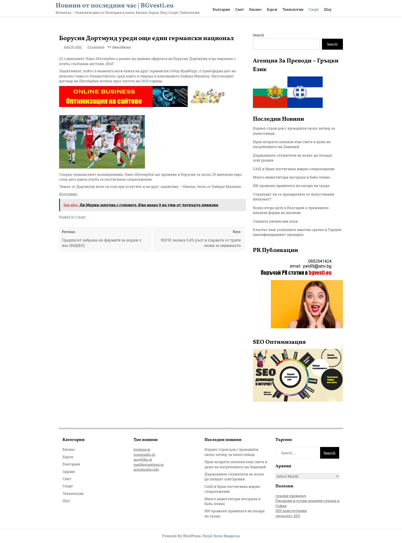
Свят (239, 9)
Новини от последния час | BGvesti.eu (115, 5)
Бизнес (255, 9)
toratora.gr (142, 449)
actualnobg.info (146, 469)
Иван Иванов (121, 47)
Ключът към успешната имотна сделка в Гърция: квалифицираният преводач (297, 232)
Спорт (313, 9)
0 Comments (95, 47)
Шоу (328, 9)
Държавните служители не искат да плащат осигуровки (234, 476)
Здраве (69, 471)
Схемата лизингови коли (275, 221)
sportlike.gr (143, 459)
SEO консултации (291, 510)
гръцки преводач (290, 495)
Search (258, 35)
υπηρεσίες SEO (287, 515)
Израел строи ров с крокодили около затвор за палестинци (231, 452)
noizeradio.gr (144, 454)
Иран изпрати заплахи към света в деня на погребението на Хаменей (291, 144)
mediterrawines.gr (149, 464)
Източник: (68, 194)
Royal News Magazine (221, 535)
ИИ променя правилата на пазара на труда (291, 185)
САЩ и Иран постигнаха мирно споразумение (294, 168)
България (221, 9)
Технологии (292, 9)
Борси (272, 9)
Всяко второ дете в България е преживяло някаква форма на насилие (290, 210)
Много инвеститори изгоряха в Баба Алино (291, 177)
